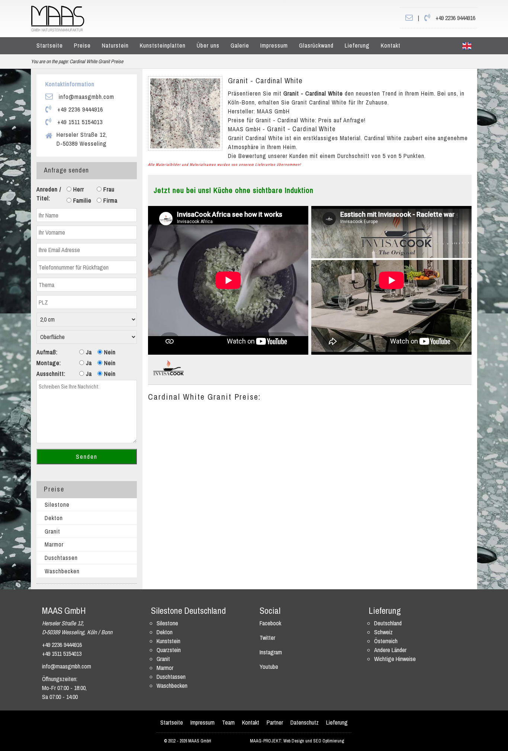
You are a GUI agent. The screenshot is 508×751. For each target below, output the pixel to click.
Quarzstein (169, 650)
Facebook (270, 623)
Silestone (57, 504)
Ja (88, 352)
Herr (77, 189)
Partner (275, 722)
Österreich (386, 641)
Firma (110, 200)
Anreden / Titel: (48, 193)
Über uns (208, 45)
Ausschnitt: (50, 374)
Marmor (54, 544)
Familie (81, 200)
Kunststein (168, 641)
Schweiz (383, 632)
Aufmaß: (47, 352)
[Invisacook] (168, 367)
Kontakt (391, 45)
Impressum (274, 45)
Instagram (271, 652)
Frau (108, 189)
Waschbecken (62, 571)
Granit (52, 531)
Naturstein (115, 45)
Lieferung (357, 45)
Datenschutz (304, 722)
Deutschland (388, 623)
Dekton (54, 518)
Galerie (240, 45)
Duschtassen (61, 558)
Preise (82, 45)
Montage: (48, 363)
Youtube (269, 667)
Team (228, 722)
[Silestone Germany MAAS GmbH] (467, 45)
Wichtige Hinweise (395, 659)
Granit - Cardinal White (265, 80)
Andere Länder (390, 650)
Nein (109, 352)
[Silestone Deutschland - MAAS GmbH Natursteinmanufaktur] (57, 18)
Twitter (267, 638)
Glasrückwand (316, 45)
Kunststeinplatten (163, 45)
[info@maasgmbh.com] (409, 18)
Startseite (49, 45)
